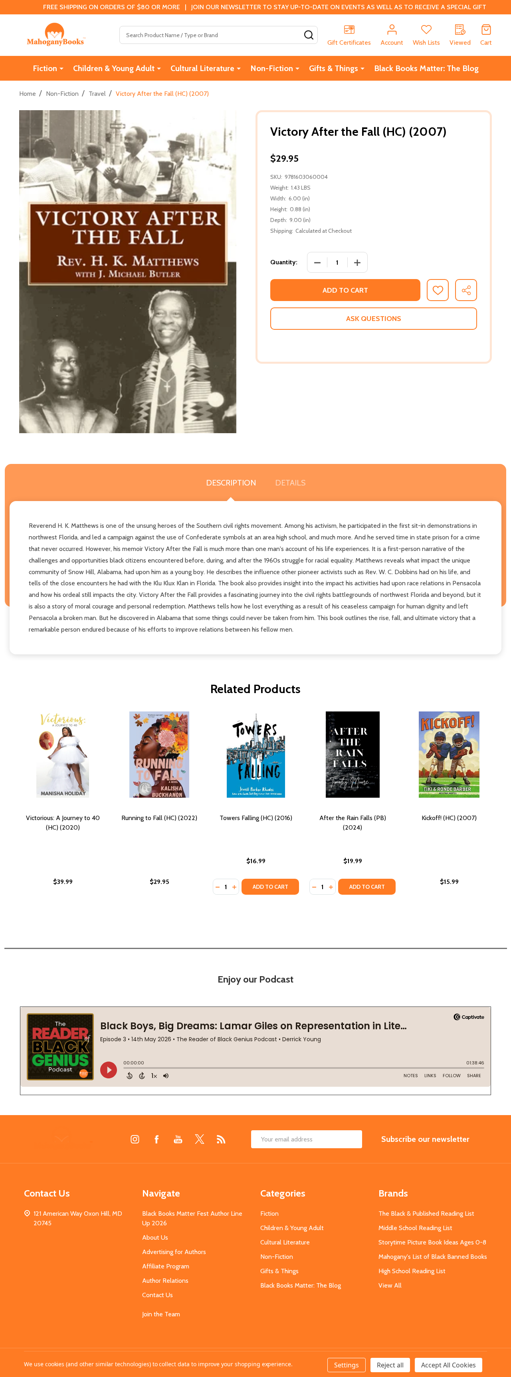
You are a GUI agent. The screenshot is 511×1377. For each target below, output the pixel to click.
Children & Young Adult (113, 68)
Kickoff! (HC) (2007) (449, 818)
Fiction (45, 68)
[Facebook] (156, 1139)
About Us (155, 1237)
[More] (61, 68)
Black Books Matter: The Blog (426, 68)
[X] (199, 1139)
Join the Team (161, 1314)
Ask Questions (373, 318)
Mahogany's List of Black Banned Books (432, 1256)
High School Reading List (412, 1271)
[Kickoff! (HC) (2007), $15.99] (449, 754)
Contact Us (157, 1295)
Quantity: (283, 262)
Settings (346, 1365)
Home (27, 93)
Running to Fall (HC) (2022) (159, 818)
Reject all (390, 1365)
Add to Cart (345, 290)
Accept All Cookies (448, 1365)
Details (290, 482)
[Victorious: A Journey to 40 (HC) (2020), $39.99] (63, 754)
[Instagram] (135, 1139)
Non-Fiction (271, 68)
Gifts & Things (333, 68)
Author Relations (165, 1280)
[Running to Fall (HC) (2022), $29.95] (159, 754)
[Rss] (221, 1139)
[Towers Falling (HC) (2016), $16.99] (256, 754)
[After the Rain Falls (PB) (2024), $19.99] (352, 754)
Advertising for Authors (174, 1252)
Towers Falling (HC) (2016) (256, 818)
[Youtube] (178, 1139)
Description (231, 482)
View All (390, 1285)
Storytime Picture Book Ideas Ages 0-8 (432, 1242)
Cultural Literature (202, 68)
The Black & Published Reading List (426, 1213)
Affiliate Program (165, 1266)
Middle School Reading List (415, 1228)
